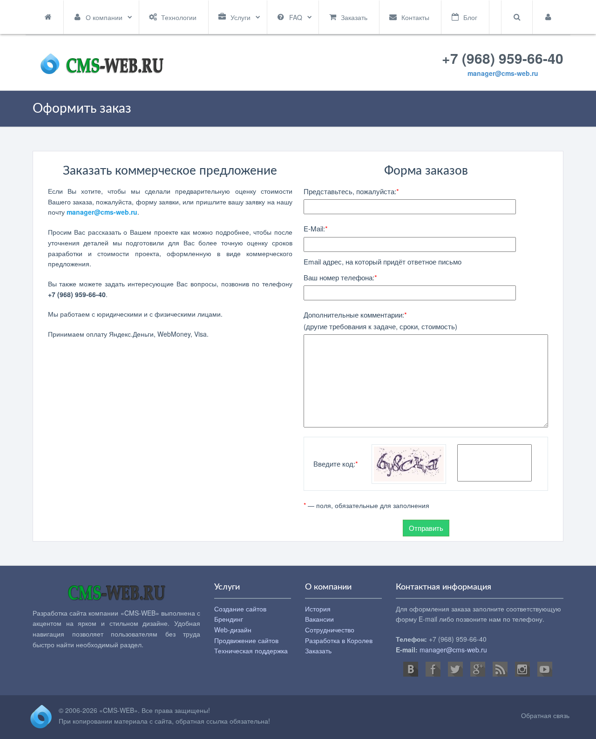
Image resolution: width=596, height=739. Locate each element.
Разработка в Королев (338, 640)
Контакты (415, 17)
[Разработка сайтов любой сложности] (116, 594)
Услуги (240, 17)
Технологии (178, 17)
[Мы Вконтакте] (410, 669)
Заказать (354, 17)
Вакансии (319, 619)
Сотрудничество (329, 629)
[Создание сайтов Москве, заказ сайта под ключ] (102, 62)
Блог (470, 17)
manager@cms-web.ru (502, 73)
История (318, 608)
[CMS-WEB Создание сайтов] (41, 715)
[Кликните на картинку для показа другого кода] (409, 463)
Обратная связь (545, 715)
